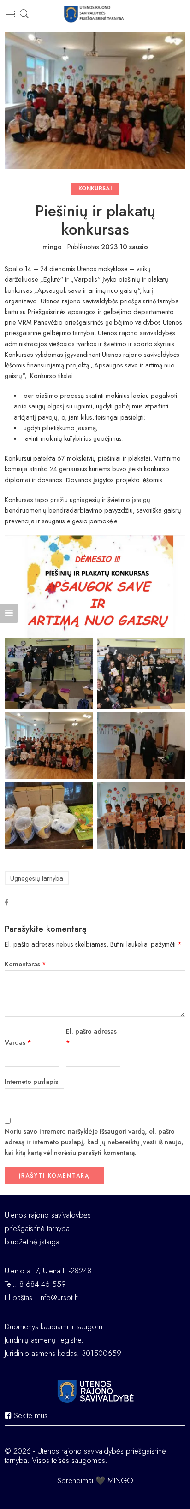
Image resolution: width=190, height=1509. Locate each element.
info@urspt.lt (58, 1297)
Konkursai (95, 188)
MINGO (120, 1480)
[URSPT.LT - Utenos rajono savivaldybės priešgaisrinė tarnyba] (95, 14)
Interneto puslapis (31, 1081)
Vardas (18, 1042)
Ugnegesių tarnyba (36, 878)
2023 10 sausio (124, 246)
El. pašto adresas (91, 1036)
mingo (52, 246)
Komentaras (25, 964)
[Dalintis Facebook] (6, 902)
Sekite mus (30, 1415)
